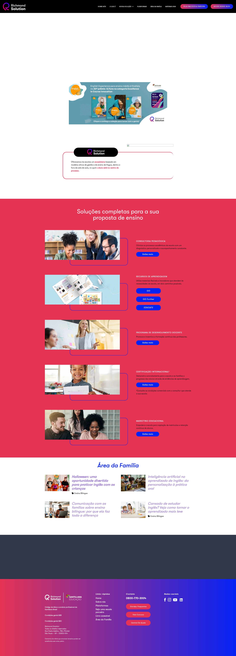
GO (148, 291)
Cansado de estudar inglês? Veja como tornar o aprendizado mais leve (168, 507)
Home (98, 598)
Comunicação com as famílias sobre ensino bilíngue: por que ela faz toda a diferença (91, 509)
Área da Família (118, 465)
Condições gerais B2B (53, 615)
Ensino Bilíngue (81, 493)
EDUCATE (148, 308)
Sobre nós (100, 602)
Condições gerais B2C (53, 621)
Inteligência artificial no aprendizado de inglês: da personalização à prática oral (168, 482)
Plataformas (102, 605)
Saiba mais (147, 254)
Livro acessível (103, 616)
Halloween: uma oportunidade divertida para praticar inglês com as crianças (93, 482)
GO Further (148, 299)
